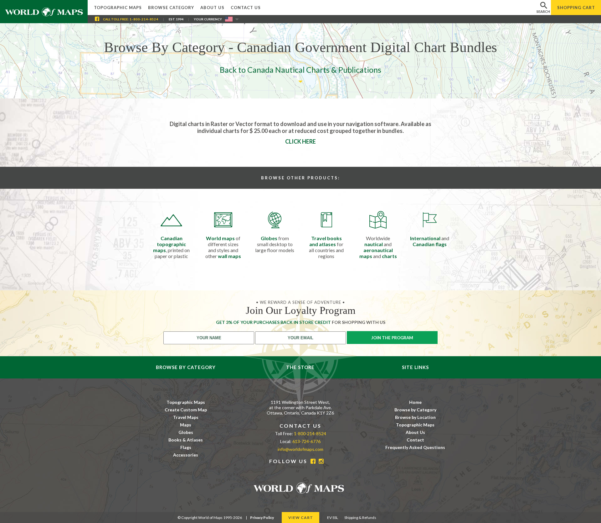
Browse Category (171, 7)
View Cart (300, 517)
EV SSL (332, 517)
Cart (576, 7)
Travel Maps (185, 417)
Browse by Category (415, 409)
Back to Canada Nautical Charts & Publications (300, 69)
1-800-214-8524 (144, 19)
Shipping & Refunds (360, 517)
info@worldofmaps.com (300, 449)
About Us (212, 7)
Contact (415, 439)
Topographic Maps (118, 7)
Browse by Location (415, 417)
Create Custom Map (186, 409)
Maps (185, 424)
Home (415, 402)
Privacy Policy (262, 517)
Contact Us (246, 7)
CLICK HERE (300, 141)
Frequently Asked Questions (415, 447)
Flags (185, 447)
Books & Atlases (185, 439)
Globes (185, 432)
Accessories (185, 454)
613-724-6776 (306, 441)
